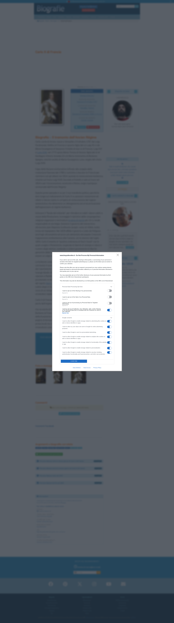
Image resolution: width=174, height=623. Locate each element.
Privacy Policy (97, 367)
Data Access (87, 367)
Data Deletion (77, 367)
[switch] (109, 290)
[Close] (118, 255)
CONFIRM (74, 361)
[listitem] (87, 287)
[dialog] (87, 311)
